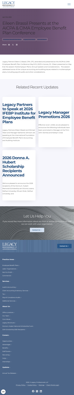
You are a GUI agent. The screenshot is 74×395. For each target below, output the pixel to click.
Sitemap (41, 385)
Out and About (42, 39)
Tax (3, 294)
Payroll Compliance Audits (11, 297)
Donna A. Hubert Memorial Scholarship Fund (17, 326)
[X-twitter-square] (37, 391)
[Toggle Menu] (69, 4)
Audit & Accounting (9, 287)
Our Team (5, 316)
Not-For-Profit (7, 272)
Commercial (6, 275)
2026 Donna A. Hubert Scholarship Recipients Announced (15, 166)
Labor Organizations (9, 269)
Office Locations (7, 312)
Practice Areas (8, 259)
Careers (5, 335)
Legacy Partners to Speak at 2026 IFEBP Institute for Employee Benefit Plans (19, 113)
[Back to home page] (8, 4)
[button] (9, 45)
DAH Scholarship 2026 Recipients (13, 329)
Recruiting (6, 355)
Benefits (5, 348)
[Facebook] (33, 391)
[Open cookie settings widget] (3, 391)
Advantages (6, 344)
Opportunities (7, 341)
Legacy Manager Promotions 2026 (54, 114)
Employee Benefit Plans (10, 265)
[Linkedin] (41, 391)
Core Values (6, 319)
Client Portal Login (52, 385)
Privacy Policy (20, 385)
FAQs (4, 358)
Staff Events (6, 351)
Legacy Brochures (8, 323)
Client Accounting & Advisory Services (15, 290)
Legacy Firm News (29, 39)
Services (5, 281)
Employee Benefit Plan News (12, 39)
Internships (6, 362)
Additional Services (8, 301)
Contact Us (36, 230)
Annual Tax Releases (9, 373)
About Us (6, 306)
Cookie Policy (32, 385)
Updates (5, 367)
